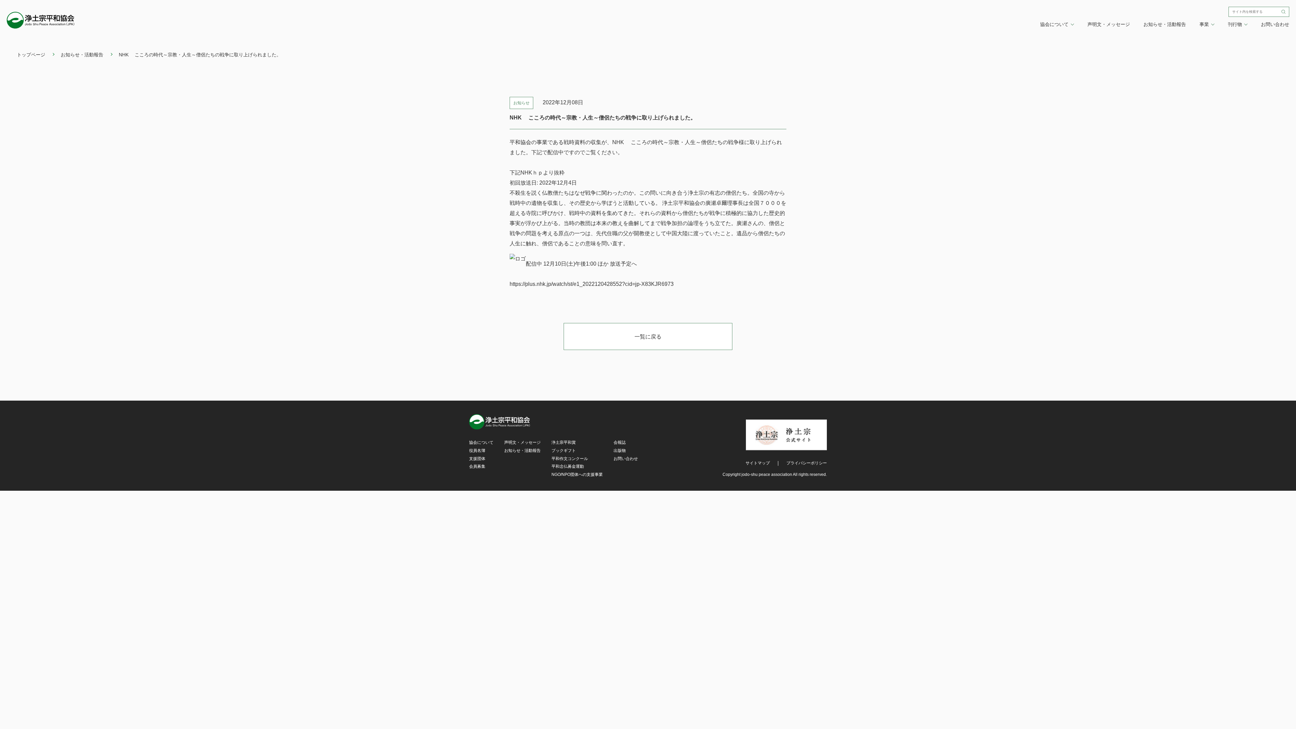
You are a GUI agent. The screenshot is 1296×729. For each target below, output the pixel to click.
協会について (481, 442)
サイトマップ (758, 463)
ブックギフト (563, 450)
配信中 (534, 264)
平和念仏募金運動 (567, 466)
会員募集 (477, 466)
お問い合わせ (1275, 24)
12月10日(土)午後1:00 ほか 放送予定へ (590, 264)
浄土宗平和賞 (563, 442)
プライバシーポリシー (806, 463)
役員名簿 (477, 450)
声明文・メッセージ (1108, 24)
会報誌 (620, 442)
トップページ (31, 54)
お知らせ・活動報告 (1164, 24)
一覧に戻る (648, 337)
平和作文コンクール (569, 458)
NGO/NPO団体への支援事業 (577, 474)
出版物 (620, 450)
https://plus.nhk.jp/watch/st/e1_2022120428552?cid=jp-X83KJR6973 (592, 284)
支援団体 (477, 458)
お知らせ (521, 103)
